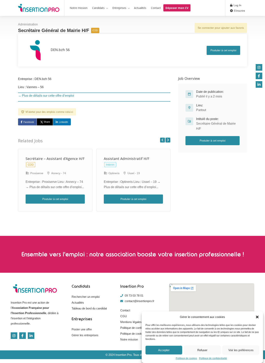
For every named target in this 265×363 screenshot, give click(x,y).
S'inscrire (239, 10)
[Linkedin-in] (31, 335)
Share (47, 122)
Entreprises (119, 8)
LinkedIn (63, 122)
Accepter (164, 350)
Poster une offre (82, 329)
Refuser (202, 350)
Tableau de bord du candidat (89, 308)
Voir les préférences (241, 350)
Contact (156, 8)
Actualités (140, 8)
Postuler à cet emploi (223, 50)
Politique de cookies (186, 358)
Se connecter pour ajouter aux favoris (221, 27)
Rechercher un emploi (86, 296)
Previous (162, 140)
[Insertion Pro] (38, 8)
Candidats (98, 8)
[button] (257, 317)
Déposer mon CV (176, 8)
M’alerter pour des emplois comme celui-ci (49, 111)
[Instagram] (14, 335)
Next (167, 140)
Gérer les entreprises (85, 335)
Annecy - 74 (58, 173)
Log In (237, 5)
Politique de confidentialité (213, 358)
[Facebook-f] (22, 335)
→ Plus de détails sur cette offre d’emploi (46, 95)
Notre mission (78, 8)
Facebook (28, 122)
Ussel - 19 (133, 173)
